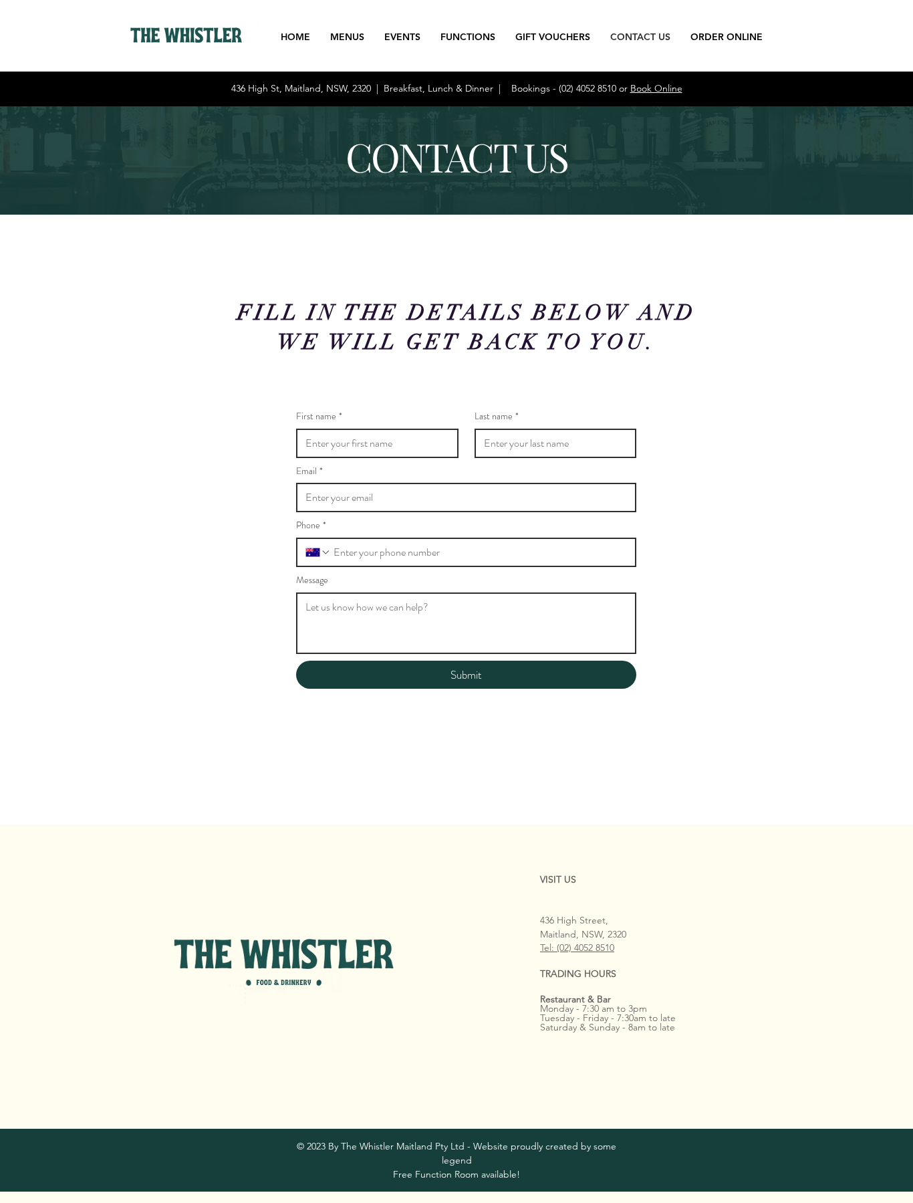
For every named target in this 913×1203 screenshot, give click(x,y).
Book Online (656, 88)
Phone (311, 525)
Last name (497, 416)
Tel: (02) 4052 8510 (577, 948)
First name (319, 416)
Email (309, 471)
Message (312, 580)
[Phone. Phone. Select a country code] (318, 552)
